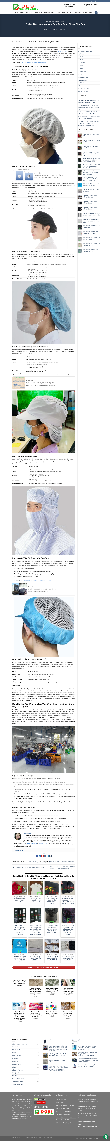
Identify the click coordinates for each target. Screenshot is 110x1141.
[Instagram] (16, 850)
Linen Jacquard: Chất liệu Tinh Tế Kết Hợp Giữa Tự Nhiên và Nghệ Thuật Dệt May (35, 991)
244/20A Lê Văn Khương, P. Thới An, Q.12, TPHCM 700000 (87, 1108)
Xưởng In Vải (38, 12)
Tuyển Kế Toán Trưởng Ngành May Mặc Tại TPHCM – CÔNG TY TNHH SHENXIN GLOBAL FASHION (19, 1016)
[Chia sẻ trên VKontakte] (45, 856)
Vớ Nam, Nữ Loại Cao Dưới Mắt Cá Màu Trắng (52, 958)
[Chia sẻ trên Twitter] (40, 856)
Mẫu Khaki (80, 68)
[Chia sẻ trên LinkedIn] (48, 856)
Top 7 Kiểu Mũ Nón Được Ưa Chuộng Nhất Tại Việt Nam (35, 580)
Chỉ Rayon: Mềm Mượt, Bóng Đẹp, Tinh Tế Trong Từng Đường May (36, 1014)
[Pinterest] (18, 850)
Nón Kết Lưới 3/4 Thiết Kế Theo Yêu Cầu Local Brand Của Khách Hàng (52, 929)
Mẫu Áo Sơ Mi (81, 57)
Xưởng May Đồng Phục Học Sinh (65, 1105)
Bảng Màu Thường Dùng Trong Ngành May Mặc (51, 1013)
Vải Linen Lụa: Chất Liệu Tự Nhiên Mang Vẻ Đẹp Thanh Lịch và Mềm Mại (52, 990)
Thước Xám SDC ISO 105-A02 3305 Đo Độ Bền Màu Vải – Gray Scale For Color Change (36, 930)
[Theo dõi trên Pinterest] (94, 1)
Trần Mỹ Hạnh (62, 29)
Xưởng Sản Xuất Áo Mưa (63, 1114)
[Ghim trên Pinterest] (42, 856)
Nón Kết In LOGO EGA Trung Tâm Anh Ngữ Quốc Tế (20, 959)
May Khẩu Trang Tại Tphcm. (63, 1111)
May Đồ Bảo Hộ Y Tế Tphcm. (64, 1117)
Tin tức (85, 12)
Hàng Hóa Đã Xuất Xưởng (85, 51)
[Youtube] (22, 850)
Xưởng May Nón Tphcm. (62, 1108)
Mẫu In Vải (80, 65)
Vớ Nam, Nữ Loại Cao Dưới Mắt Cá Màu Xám (68, 958)
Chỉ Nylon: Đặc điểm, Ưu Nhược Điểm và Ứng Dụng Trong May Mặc (68, 990)
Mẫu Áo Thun (81, 60)
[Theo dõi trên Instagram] (91, 1)
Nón (47, 21)
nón (58, 861)
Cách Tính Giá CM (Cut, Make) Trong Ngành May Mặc (29, 867)
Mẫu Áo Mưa (81, 54)
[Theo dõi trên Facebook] (89, 1)
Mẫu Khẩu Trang (82, 71)
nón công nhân (62, 861)
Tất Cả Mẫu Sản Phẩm (84, 88)
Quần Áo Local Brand (83, 86)
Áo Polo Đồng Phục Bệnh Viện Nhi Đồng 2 (35, 900)
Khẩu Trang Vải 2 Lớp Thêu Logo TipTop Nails (52, 901)
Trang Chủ (15, 12)
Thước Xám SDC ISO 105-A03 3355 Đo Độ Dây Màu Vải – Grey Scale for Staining (19, 930)
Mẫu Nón (80, 74)
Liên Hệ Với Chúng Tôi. (62, 1099)
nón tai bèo (41, 862)
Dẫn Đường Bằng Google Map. (64, 1122)
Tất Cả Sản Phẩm (16, 1)
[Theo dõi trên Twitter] (92, 1)
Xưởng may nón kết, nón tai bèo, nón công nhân (33, 62)
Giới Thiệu (25, 1)
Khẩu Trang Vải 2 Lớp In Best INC (19, 900)
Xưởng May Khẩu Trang (61, 12)
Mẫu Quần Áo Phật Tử (83, 77)
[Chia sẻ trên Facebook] (37, 856)
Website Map (59, 1102)
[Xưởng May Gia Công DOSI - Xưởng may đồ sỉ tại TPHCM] (25, 7)
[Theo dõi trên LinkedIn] (95, 1)
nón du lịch (68, 861)
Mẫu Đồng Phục (82, 62)
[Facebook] (14, 850)
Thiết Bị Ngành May (83, 91)
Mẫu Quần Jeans (82, 80)
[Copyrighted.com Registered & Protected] (39, 1103)
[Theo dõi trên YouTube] (96, 1)
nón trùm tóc (47, 862)
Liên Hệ (30, 1)
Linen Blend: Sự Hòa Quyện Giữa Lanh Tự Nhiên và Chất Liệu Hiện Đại (19, 983)
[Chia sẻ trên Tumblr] (50, 856)
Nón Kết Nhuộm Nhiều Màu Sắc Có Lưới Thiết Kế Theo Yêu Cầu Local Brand (68, 930)
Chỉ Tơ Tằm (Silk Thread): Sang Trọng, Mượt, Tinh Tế (68, 1014)
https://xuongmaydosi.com (88, 1121)
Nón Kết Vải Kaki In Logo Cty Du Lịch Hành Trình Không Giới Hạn (68, 901)
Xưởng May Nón (48, 12)
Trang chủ (15, 42)
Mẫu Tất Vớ (81, 83)
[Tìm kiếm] (96, 12)
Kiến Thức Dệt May (54, 21)
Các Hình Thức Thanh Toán (63, 1120)
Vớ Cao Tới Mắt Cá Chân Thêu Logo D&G (35, 958)
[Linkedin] (20, 850)
